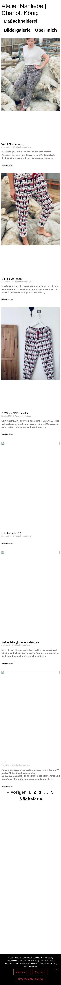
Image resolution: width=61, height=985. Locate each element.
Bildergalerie (17, 30)
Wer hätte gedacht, (12, 144)
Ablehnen (40, 972)
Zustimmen (22, 972)
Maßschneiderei (20, 21)
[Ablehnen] (56, 969)
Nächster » (30, 798)
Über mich (46, 30)
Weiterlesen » (7, 165)
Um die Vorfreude (11, 278)
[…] (3, 762)
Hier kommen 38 (11, 533)
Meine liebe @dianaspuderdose (20, 642)
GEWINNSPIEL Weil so (15, 413)
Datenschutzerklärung (30, 978)
